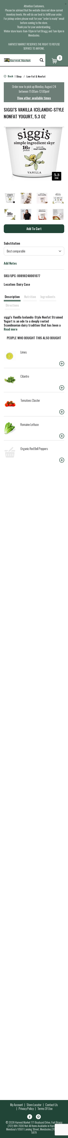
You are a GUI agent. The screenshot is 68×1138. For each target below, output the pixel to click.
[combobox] (34, 251)
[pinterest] (38, 1117)
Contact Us (51, 1105)
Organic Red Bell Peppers (34, 448)
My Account (16, 1105)
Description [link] (12, 296)
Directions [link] (12, 305)
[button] (10, 198)
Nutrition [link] (30, 296)
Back (10, 76)
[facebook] (29, 1117)
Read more (10, 329)
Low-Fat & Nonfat (36, 76)
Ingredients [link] (47, 296)
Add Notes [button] (10, 263)
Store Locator (34, 1105)
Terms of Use (45, 1108)
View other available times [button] (34, 98)
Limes (23, 352)
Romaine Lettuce (29, 424)
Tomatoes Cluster (30, 400)
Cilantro (24, 376)
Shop (19, 76)
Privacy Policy (26, 1108)
